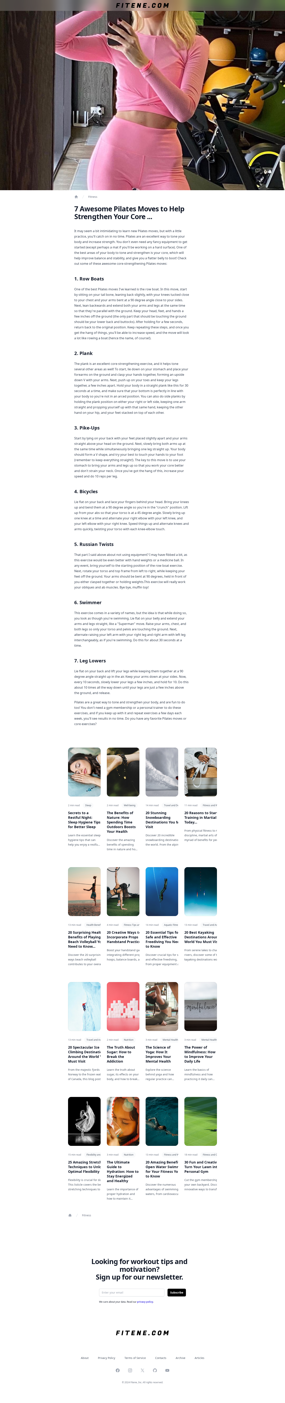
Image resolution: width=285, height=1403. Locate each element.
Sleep (88, 805)
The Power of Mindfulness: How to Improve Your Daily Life (199, 1054)
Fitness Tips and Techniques (139, 925)
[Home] (76, 197)
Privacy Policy (106, 1358)
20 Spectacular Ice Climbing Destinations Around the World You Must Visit (87, 1054)
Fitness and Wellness (214, 805)
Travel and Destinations (176, 805)
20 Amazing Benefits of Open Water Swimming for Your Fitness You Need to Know (168, 1169)
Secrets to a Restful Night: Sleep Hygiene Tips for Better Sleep (84, 819)
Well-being (129, 805)
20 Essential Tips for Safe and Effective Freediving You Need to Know (163, 939)
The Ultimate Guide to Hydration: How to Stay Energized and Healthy (123, 1171)
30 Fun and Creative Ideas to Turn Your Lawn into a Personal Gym (209, 1167)
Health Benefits (94, 925)
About (85, 1358)
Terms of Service (135, 1358)
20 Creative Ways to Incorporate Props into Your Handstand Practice (131, 937)
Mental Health (170, 1039)
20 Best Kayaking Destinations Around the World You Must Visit (205, 937)
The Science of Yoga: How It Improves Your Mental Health (158, 1054)
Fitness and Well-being (176, 1154)
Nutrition (128, 1039)
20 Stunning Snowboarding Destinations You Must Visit (165, 819)
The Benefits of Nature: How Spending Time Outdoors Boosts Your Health (121, 822)
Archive (180, 1358)
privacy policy (145, 1301)
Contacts (160, 1358)
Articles (199, 1358)
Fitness (92, 197)
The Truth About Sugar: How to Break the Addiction (121, 1054)
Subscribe (176, 1292)
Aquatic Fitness (172, 925)
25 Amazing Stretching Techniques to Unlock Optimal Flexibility (87, 1167)
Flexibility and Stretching (99, 1154)
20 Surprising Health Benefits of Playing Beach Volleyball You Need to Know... (86, 939)
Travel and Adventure (214, 925)
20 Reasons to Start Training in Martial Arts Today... (204, 817)
